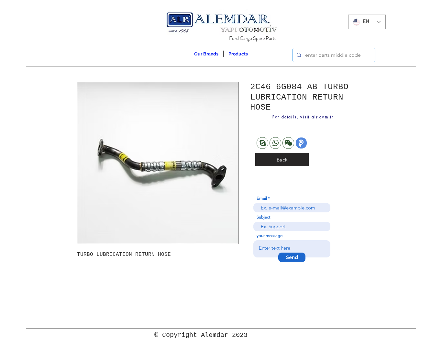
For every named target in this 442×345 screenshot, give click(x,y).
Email (262, 198)
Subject (263, 217)
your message (269, 235)
